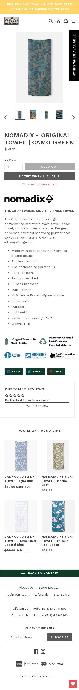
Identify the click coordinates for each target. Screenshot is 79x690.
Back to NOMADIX (42, 573)
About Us (26, 587)
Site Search (63, 594)
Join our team (18, 594)
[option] (19, 115)
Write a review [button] (37, 406)
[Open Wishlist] (73, 684)
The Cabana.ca (41, 676)
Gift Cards (20, 608)
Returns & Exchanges (49, 608)
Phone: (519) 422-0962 (51, 615)
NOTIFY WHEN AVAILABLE (39, 176)
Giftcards (42, 594)
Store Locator (49, 587)
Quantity (10, 159)
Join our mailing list (39, 627)
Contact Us (20, 615)
